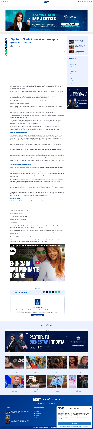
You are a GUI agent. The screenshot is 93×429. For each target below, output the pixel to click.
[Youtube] (3, 1)
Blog (70, 4)
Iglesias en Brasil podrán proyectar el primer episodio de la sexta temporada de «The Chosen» (57, 371)
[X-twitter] (5, 1)
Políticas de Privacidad (83, 426)
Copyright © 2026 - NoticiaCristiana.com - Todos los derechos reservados (46, 427)
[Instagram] (7, 1)
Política (65, 4)
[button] (90, 408)
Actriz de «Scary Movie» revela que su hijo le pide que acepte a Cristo (80, 41)
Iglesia (29, 4)
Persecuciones (35, 4)
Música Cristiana (73, 71)
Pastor (71, 73)
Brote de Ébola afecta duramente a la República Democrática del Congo (57, 389)
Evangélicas (54, 4)
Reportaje (24, 4)
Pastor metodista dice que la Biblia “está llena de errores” (36, 389)
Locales (49, 4)
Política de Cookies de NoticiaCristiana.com (69, 426)
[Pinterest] (52, 403)
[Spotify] (54, 403)
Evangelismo (42, 4)
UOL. (49, 97)
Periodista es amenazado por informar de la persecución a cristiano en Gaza (14, 389)
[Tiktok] (9, 1)
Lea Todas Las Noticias (37, 315)
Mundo (60, 4)
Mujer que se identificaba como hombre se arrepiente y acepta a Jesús (78, 370)
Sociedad (14, 35)
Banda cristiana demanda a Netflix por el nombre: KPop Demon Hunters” (78, 389)
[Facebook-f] (1, 1)
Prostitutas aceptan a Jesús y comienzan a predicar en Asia (80, 46)
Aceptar (74, 423)
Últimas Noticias (74, 38)
